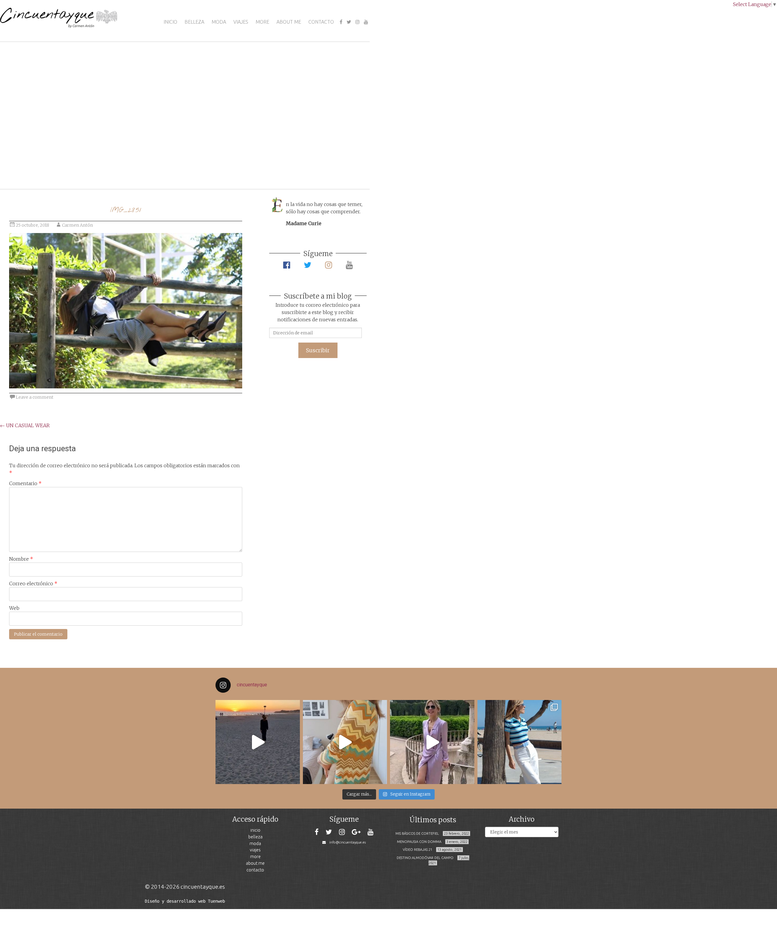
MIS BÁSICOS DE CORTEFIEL (417, 833)
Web (14, 608)
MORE (262, 22)
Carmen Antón (77, 225)
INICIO (170, 22)
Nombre (21, 559)
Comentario (25, 483)
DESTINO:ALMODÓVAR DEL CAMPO (425, 858)
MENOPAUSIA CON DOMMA (419, 842)
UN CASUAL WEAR (25, 425)
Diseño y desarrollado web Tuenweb (185, 901)
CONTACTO (321, 22)
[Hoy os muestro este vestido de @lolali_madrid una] (432, 742)
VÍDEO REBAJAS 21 (417, 849)
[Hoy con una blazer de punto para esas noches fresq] (345, 742)
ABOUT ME (289, 22)
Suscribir (318, 350)
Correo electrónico (33, 583)
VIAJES (240, 22)
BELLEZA (194, 22)
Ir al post (32, 166)
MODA (219, 22)
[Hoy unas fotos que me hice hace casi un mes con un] (519, 742)
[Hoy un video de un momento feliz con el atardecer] (257, 742)
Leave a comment (34, 397)
